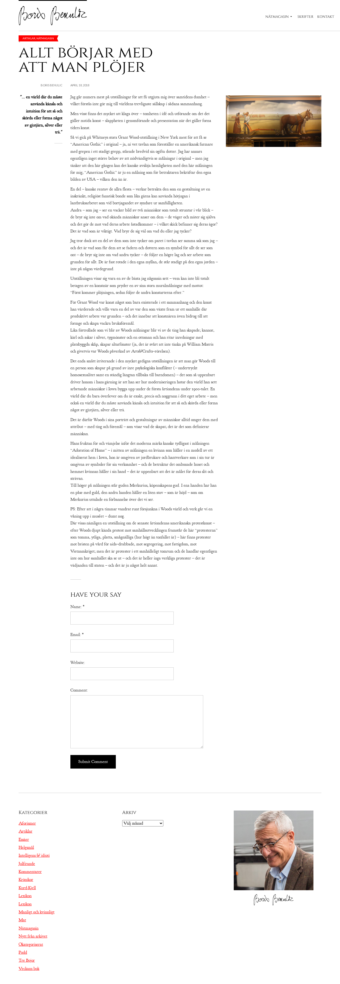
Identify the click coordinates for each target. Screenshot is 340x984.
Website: (77, 662)
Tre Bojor (27, 960)
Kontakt (325, 16)
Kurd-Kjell (27, 887)
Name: (77, 606)
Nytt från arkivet (33, 936)
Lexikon (25, 895)
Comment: (79, 690)
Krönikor (26, 879)
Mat (22, 920)
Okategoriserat (31, 944)
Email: (76, 634)
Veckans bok (29, 968)
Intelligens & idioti (34, 855)
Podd (23, 952)
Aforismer (27, 823)
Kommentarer (30, 871)
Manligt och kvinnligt (36, 912)
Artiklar (29, 38)
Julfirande (27, 863)
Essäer (24, 839)
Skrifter (305, 16)
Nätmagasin (277, 16)
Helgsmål (26, 847)
